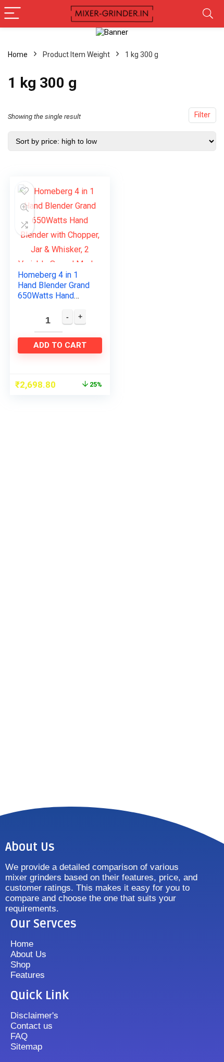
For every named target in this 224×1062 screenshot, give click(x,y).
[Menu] (12, 14)
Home (18, 54)
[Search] (207, 14)
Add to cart (59, 345)
